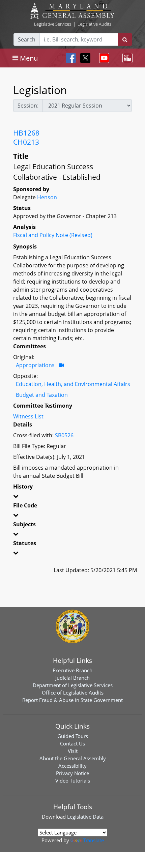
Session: (28, 105)
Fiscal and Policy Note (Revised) (52, 235)
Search (26, 39)
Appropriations (35, 365)
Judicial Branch (72, 677)
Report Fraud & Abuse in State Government (72, 700)
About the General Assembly (72, 758)
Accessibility (72, 765)
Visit (73, 750)
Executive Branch (72, 670)
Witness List (28, 416)
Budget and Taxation (42, 395)
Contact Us (72, 743)
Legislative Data (85, 816)
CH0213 (26, 142)
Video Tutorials (72, 780)
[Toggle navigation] (103, 58)
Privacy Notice (72, 773)
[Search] (125, 39)
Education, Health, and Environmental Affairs (73, 384)
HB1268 (26, 133)
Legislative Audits (94, 24)
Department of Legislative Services (73, 685)
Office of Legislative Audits (73, 692)
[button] (72, 497)
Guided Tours (72, 736)
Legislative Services (52, 24)
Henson (47, 197)
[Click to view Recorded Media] (61, 365)
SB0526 (64, 435)
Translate (93, 840)
